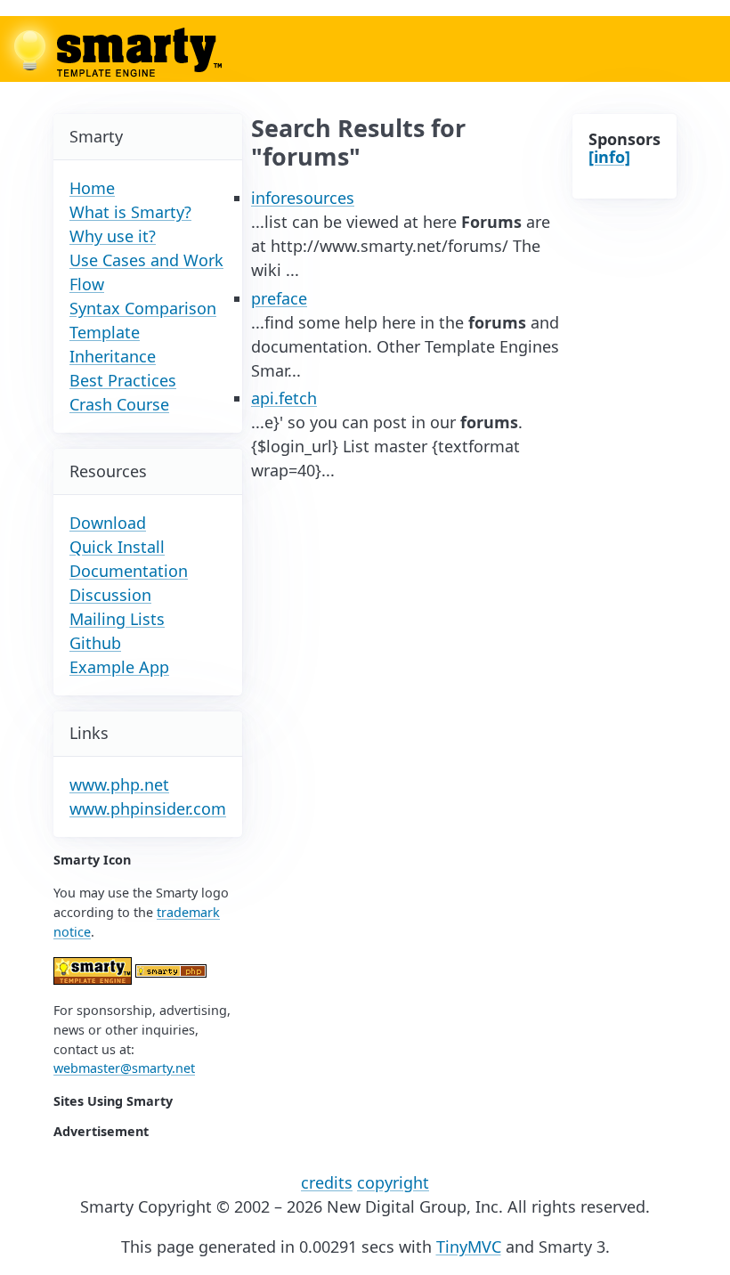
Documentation (128, 570)
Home (92, 188)
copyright (393, 1182)
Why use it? (112, 236)
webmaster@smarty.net (124, 1068)
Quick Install (117, 546)
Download (107, 522)
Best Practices (122, 380)
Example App (119, 667)
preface (279, 298)
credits (327, 1182)
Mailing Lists (117, 618)
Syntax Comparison (142, 308)
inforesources (302, 197)
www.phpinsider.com (147, 808)
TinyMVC (468, 1246)
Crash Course (119, 404)
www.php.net (119, 784)
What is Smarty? (130, 212)
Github (95, 643)
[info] (609, 156)
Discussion (110, 594)
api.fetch (284, 398)
